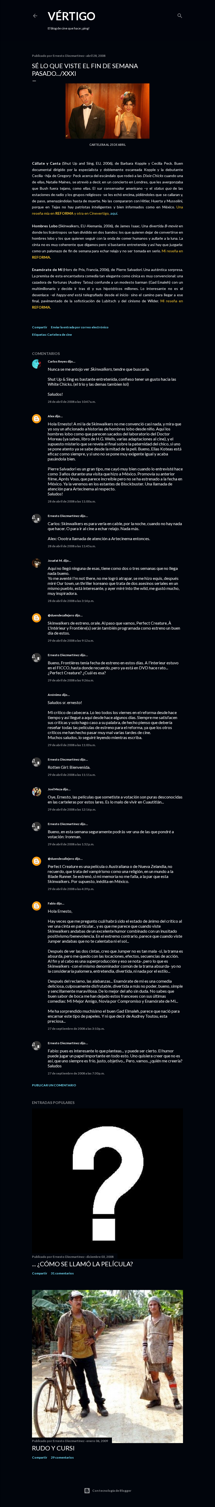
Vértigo (71, 16)
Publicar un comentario (54, 1085)
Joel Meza (55, 789)
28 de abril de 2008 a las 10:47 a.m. (72, 402)
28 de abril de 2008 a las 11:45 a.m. (72, 546)
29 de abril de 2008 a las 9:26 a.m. (71, 680)
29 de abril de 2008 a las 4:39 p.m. (71, 889)
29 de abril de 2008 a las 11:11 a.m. (72, 775)
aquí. (114, 213)
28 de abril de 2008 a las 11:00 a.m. (72, 501)
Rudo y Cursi (53, 1448)
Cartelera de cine (59, 334)
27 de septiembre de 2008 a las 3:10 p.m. (76, 1029)
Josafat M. (55, 560)
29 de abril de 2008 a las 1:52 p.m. (71, 844)
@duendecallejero (61, 615)
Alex (51, 416)
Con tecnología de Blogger (111, 1491)
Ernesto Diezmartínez (63, 516)
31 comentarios (62, 1273)
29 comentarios (62, 1457)
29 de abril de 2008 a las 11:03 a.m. (72, 745)
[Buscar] (180, 14)
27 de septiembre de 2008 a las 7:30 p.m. (76, 1073)
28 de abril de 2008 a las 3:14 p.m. (71, 601)
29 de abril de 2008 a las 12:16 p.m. (72, 809)
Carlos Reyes (57, 361)
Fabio (52, 903)
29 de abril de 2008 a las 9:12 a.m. (71, 640)
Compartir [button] (39, 327)
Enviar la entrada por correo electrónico (80, 327)
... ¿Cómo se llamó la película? (82, 1264)
